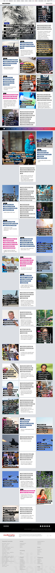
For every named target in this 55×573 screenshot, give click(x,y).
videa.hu (38, 562)
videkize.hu (39, 542)
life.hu (38, 553)
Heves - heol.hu (5, 554)
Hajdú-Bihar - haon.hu (6, 553)
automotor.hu (22, 560)
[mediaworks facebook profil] (48, 535)
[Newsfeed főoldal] (6, 526)
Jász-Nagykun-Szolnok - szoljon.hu (8, 556)
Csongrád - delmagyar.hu (6, 548)
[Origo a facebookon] (40, 526)
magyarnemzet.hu (23, 543)
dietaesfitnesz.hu (23, 569)
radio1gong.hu (39, 568)
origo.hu (21, 547)
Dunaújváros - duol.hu (6, 549)
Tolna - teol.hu (4, 562)
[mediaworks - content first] (9, 535)
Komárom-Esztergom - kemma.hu (8, 557)
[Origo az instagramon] (45, 526)
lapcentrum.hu (39, 563)
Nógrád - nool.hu (5, 558)
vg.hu (21, 552)
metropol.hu (39, 551)
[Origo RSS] (49, 526)
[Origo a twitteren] (42, 526)
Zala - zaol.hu (4, 566)
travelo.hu (21, 568)
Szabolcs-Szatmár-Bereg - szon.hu (8, 561)
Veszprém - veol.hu (5, 565)
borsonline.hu (39, 549)
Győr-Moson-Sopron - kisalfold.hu (8, 552)
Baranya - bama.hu (5, 544)
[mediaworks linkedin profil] (50, 535)
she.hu (38, 554)
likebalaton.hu (22, 564)
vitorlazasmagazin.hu (41, 541)
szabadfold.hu (22, 544)
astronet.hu (22, 559)
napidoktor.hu (22, 565)
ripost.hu (38, 550)
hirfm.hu (38, 570)
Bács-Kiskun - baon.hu (6, 543)
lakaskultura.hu (22, 561)
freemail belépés (49, 3)
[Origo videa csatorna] (47, 526)
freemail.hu (39, 559)
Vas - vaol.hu (4, 563)
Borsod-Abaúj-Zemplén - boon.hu (8, 547)
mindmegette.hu (22, 566)
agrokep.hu (22, 553)
